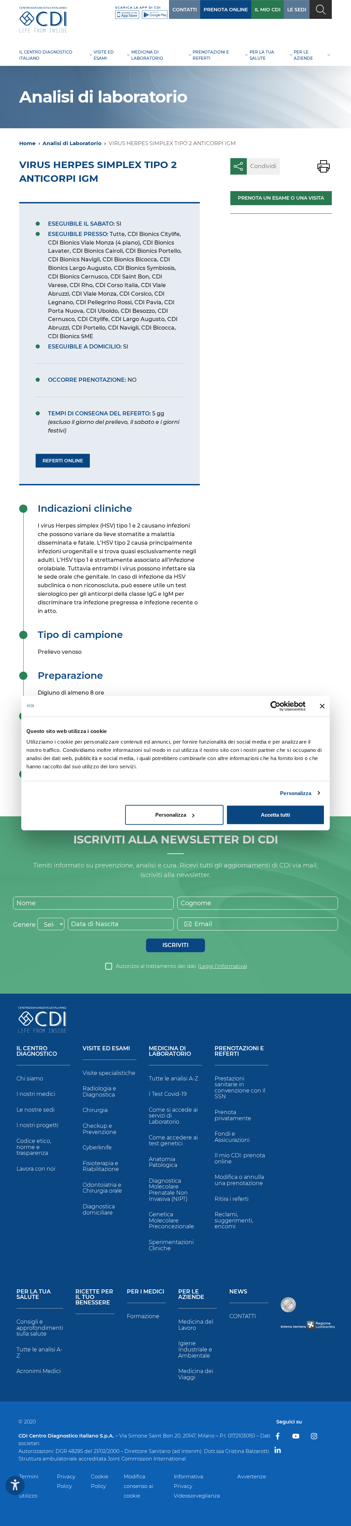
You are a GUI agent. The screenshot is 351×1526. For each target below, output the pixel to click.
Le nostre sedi (35, 1110)
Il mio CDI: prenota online (240, 1158)
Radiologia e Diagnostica (99, 1091)
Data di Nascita (95, 924)
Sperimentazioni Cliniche (171, 1245)
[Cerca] (321, 9)
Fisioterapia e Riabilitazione (101, 1166)
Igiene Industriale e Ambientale (195, 1349)
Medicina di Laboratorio (170, 1051)
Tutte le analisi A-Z (173, 1078)
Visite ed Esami (106, 1049)
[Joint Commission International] (288, 1304)
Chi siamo (29, 1078)
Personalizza (295, 793)
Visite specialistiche (109, 1073)
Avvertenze (251, 1476)
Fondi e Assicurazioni (232, 1137)
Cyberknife (97, 1147)
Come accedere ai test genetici (173, 1140)
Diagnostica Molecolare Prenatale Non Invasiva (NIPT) (168, 1190)
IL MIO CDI (267, 10)
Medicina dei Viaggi (195, 1374)
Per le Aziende (191, 1294)
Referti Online (63, 461)
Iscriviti (175, 945)
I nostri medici (35, 1094)
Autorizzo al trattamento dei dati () (181, 966)
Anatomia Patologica (163, 1162)
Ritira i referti (232, 1199)
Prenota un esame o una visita (281, 198)
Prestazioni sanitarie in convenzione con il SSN (240, 1087)
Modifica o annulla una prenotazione (239, 1180)
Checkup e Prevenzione (100, 1129)
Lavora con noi (35, 1169)
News (238, 1292)
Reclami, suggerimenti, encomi (234, 1220)
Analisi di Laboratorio (72, 143)
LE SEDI (296, 10)
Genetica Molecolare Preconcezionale (171, 1220)
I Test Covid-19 (168, 1094)
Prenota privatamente (233, 1115)
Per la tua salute (33, 1294)
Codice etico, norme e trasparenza (33, 1147)
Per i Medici (145, 1292)
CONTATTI (184, 10)
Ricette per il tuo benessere (94, 1297)
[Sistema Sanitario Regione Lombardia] (308, 1325)
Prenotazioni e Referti (239, 1051)
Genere (24, 924)
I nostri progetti (37, 1125)
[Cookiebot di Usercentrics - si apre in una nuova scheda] (275, 706)
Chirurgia (95, 1110)
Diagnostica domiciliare (99, 1209)
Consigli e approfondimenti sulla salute (39, 1327)
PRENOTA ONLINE (226, 10)
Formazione (143, 1316)
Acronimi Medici (38, 1371)
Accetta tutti (275, 815)
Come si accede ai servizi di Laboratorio (173, 1116)
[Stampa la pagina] (323, 166)
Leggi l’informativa (222, 966)
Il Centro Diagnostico (36, 1051)
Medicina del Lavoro (195, 1324)
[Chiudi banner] (322, 705)
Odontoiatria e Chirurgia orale (102, 1188)
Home (27, 143)
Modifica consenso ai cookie (138, 1486)
